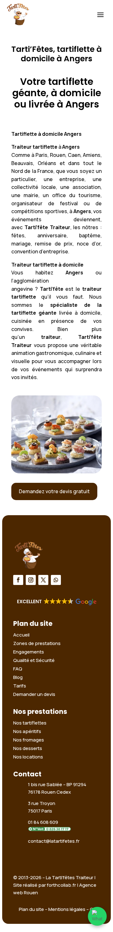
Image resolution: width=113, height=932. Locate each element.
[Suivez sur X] (43, 580)
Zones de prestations (37, 643)
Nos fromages (28, 739)
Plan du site (31, 909)
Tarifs (19, 685)
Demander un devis (34, 694)
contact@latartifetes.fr (53, 841)
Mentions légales (66, 909)
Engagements (28, 651)
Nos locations (28, 756)
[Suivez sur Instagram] (31, 580)
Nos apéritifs (27, 731)
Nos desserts (27, 748)
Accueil (21, 634)
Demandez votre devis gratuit (54, 491)
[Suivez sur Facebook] (18, 580)
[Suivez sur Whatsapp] (56, 580)
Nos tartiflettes (29, 723)
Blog (18, 677)
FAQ (17, 668)
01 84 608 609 (43, 822)
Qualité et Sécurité (34, 660)
